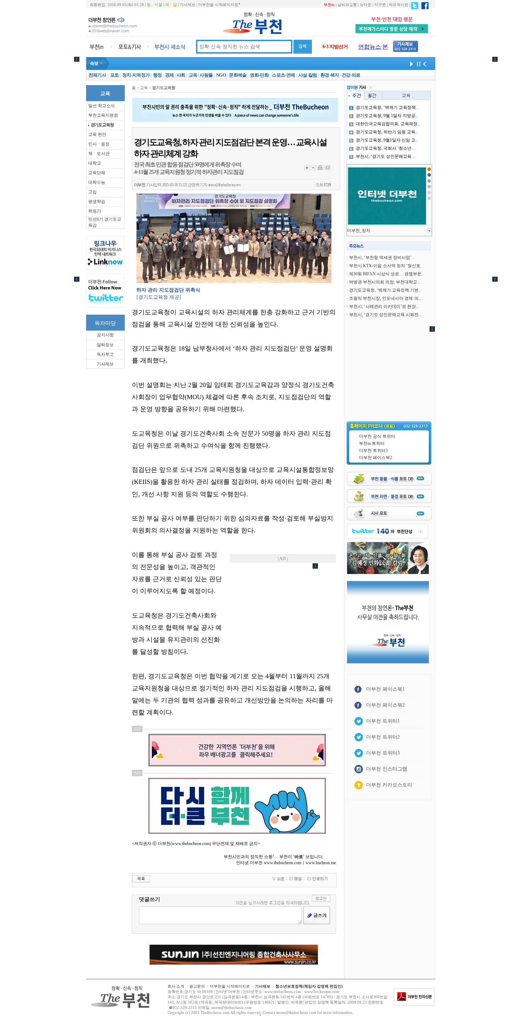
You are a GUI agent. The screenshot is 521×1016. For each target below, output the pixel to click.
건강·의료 (351, 75)
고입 (92, 191)
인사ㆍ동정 (99, 144)
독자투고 (105, 354)
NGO (221, 75)
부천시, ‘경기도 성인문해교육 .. (385, 156)
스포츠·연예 (283, 75)
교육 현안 (97, 134)
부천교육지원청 (103, 115)
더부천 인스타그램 (386, 769)
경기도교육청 (102, 124)
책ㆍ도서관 (99, 153)
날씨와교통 (347, 4)
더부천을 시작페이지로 (218, 4)
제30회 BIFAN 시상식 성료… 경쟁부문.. (386, 273)
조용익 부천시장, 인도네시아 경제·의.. (385, 298)
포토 (114, 75)
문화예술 (237, 75)
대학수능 (96, 182)
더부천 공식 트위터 (377, 436)
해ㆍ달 (171, 4)
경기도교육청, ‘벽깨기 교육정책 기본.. (385, 290)
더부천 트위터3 (373, 450)
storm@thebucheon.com (224, 184)
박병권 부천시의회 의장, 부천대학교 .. (384, 282)
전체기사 (97, 75)
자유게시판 (398, 4)
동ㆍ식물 (154, 4)
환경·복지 (329, 75)
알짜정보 (105, 344)
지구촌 (380, 4)
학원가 (94, 211)
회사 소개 (176, 986)
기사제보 (187, 4)
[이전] (424, 63)
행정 (157, 75)
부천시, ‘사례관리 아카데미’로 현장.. (383, 306)
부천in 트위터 (372, 443)
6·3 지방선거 (335, 46)
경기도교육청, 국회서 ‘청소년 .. (385, 148)
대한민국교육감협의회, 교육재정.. (388, 123)
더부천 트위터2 (383, 737)
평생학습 (96, 201)
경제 (169, 75)
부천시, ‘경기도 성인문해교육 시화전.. (385, 314)
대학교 (94, 163)
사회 (181, 75)
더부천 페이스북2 (375, 457)
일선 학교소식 (101, 105)
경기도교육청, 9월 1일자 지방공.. (387, 115)
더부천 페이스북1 (385, 689)
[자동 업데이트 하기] (410, 63)
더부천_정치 (358, 230)
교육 (193, 75)
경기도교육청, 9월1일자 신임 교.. (387, 140)
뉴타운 (365, 4)
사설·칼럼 (307, 75)
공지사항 (105, 334)
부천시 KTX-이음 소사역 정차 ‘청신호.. (385, 265)
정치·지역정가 (136, 75)
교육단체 (96, 172)
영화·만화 (259, 75)
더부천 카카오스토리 (389, 785)
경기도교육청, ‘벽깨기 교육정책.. (387, 107)
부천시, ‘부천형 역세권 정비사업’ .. (382, 257)
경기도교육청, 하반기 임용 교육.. (387, 131)
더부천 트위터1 (383, 721)
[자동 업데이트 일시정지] (417, 63)
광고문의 (197, 986)
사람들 (206, 75)
